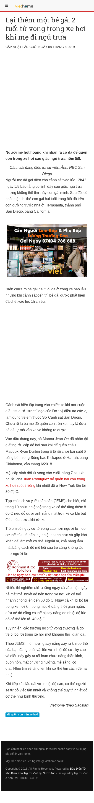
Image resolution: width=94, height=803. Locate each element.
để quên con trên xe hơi (22, 714)
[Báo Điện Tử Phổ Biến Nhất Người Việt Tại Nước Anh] (24, 5)
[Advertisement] (47, 102)
